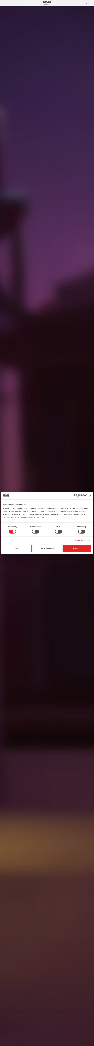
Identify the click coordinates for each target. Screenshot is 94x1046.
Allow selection (47, 548)
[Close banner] (90, 496)
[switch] (35, 532)
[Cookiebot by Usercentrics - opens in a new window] (76, 496)
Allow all (76, 548)
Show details (80, 541)
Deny (17, 548)
